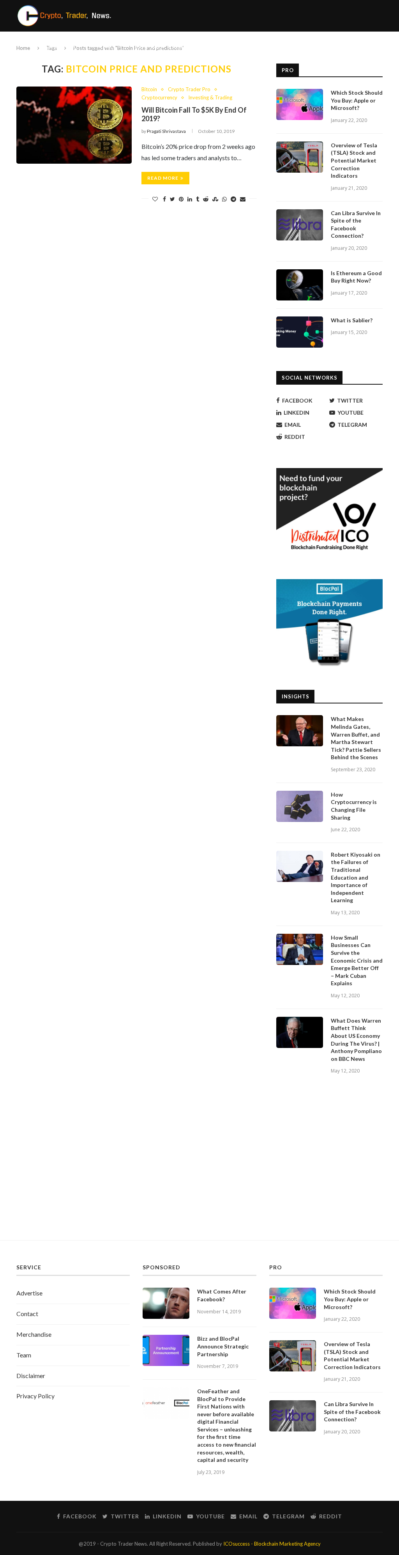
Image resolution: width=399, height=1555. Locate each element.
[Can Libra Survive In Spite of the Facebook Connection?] (299, 224)
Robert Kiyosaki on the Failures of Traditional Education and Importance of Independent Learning (355, 877)
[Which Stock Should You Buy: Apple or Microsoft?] (299, 104)
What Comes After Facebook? (221, 1295)
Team (23, 1355)
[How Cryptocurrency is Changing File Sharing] (299, 806)
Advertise (29, 1293)
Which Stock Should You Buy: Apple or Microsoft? (357, 100)
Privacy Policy (35, 1396)
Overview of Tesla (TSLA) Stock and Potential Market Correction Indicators (354, 160)
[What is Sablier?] (299, 332)
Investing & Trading (161, 46)
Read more (162, 178)
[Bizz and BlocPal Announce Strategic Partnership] (166, 1350)
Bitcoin (149, 89)
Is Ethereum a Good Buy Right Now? (356, 277)
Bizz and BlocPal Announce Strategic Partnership (223, 1346)
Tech (212, 46)
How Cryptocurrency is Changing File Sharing (354, 806)
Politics (104, 46)
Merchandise (33, 1334)
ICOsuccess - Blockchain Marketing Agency (272, 1544)
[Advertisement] (199, 1166)
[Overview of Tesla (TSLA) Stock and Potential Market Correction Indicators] (299, 157)
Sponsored (251, 46)
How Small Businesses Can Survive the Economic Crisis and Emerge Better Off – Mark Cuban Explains (357, 960)
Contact (27, 1313)
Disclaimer (30, 1375)
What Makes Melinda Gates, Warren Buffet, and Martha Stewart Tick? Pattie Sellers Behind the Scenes (356, 738)
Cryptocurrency (52, 46)
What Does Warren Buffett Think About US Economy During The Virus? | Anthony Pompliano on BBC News (356, 1039)
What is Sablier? (352, 320)
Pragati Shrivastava (166, 131)
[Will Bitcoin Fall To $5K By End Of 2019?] (74, 125)
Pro (283, 46)
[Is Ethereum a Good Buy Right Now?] (299, 284)
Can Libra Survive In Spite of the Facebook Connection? (356, 224)
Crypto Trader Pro (189, 89)
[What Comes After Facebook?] (166, 1303)
